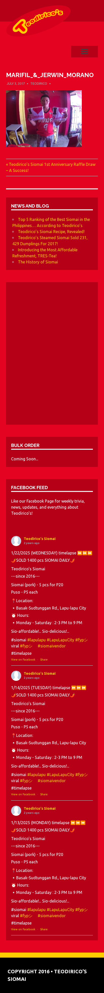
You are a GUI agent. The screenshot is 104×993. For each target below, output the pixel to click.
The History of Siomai (38, 262)
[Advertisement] (52, 355)
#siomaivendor (52, 646)
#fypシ (83, 640)
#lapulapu (36, 640)
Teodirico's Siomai (40, 539)
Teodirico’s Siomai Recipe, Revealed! (51, 231)
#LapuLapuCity (60, 640)
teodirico (38, 83)
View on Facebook (23, 659)
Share (44, 659)
